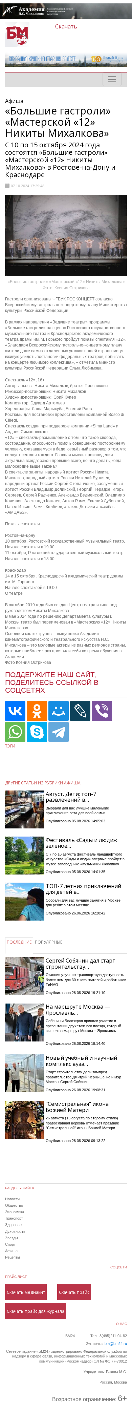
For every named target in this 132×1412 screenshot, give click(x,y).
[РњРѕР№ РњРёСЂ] (58, 711)
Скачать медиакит (26, 1292)
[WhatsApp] (15, 732)
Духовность (15, 1231)
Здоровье (13, 1225)
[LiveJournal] (80, 711)
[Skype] (37, 732)
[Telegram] (58, 732)
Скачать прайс (74, 1292)
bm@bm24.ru (116, 1344)
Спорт (10, 1244)
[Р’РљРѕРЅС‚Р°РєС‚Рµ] (15, 711)
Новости (12, 1199)
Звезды (11, 1238)
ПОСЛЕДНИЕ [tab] (19, 942)
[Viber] (102, 711)
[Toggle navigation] (112, 79)
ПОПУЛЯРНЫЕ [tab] (48, 942)
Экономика (14, 1212)
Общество (14, 1205)
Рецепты (12, 1257)
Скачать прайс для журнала (35, 1311)
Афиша (11, 1251)
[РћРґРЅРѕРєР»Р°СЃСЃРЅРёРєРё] (37, 711)
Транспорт (14, 1218)
